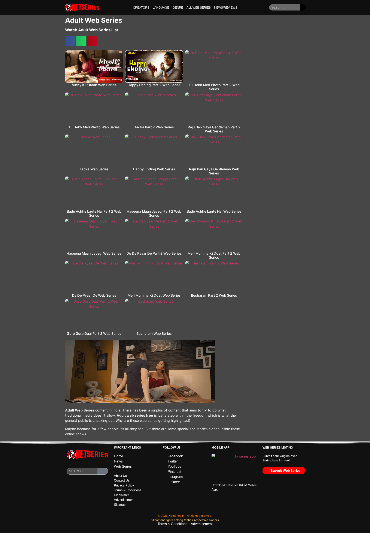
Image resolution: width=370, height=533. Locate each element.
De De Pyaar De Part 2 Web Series (154, 253)
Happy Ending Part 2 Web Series (154, 85)
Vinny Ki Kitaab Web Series (94, 85)
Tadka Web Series (94, 169)
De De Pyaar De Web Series (94, 295)
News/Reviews (225, 7)
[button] (70, 41)
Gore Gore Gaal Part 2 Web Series (94, 333)
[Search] (303, 7)
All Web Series (198, 7)
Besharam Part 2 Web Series (214, 295)
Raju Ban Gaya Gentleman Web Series (214, 171)
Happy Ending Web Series (154, 169)
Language (161, 7)
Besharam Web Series (154, 333)
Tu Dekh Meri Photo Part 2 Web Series (214, 87)
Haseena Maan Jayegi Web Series (94, 253)
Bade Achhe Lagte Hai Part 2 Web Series (94, 213)
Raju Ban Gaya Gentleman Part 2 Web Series (214, 129)
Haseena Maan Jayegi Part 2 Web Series (154, 213)
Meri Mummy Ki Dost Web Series (154, 295)
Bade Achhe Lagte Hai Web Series (214, 211)
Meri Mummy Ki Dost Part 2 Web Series (214, 255)
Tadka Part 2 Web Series (154, 127)
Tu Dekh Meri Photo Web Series (94, 127)
